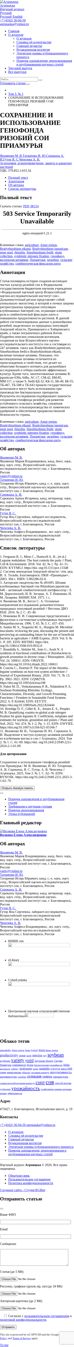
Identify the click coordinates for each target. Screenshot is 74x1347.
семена (47, 1076)
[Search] (40, 80)
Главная (13, 31)
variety (17, 1060)
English (17, 16)
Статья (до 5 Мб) (11, 1271)
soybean (55, 1054)
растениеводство (8, 1076)
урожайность (25, 1088)
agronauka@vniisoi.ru (14, 24)
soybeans (5, 1060)
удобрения (5, 1089)
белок (30, 1064)
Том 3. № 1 (15, 94)
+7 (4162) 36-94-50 (13, 20)
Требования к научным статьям (30, 806)
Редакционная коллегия (33, 49)
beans (27, 1050)
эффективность (14, 1093)
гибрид (14, 1069)
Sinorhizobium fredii (40, 252)
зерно (35, 1069)
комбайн (44, 1068)
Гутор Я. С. (11, 159)
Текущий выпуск (20, 68)
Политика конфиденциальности (30, 1183)
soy (45, 1055)
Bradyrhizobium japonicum (50, 248)
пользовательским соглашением (46, 1316)
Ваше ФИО (8, 1214)
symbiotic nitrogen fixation (31, 256)
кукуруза (55, 1068)
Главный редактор (29, 46)
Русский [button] (6, 13)
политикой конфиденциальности (23, 1319)
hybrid (34, 1050)
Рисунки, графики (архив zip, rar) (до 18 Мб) (31, 1286)
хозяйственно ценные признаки (56, 1089)
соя (50, 1082)
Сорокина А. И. (11, 494)
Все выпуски (17, 72)
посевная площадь (40, 1072)
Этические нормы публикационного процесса (40, 1147)
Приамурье (37, 260)
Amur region (48, 245)
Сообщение (8, 1244)
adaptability (5, 1050)
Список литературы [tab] (22, 188)
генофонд (57, 256)
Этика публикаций (21, 814)
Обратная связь (19, 1175)
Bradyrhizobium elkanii (15, 248)
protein (22, 1055)
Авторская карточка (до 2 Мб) (21, 1301)
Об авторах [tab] (16, 185)
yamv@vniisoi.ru (11, 476)
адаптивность (19, 1065)
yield (29, 1060)
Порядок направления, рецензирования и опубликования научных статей (44, 62)
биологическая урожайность (48, 1065)
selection (37, 1055)
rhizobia (19, 252)
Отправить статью (13, 83)
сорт (40, 1082)
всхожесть (5, 1069)
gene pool (6, 252)
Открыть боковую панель (17, 788)
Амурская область (43, 1060)
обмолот (26, 1072)
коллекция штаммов (14, 260)
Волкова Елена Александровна (23, 835)
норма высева (14, 1072)
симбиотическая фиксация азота (38, 263)
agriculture (32, 245)
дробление (25, 1068)
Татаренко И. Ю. (34, 155)
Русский (6, 16)
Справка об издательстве (33, 42)
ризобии (53, 260)
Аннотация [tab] (16, 181)
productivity (9, 1055)
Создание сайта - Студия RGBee (22, 1190)
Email (4, 1229)
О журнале (15, 34)
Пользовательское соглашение (29, 1179)
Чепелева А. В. (29, 159)
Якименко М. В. (11, 155)
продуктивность (61, 1072)
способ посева (63, 1083)
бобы (66, 1064)
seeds (29, 1056)
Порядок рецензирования (26, 810)
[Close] (1, 793)
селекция (34, 1076)
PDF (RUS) (31, 206)
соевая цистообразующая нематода (17, 1083)
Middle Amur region (48, 1050)
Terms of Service (22, 1338)
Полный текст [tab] (18, 177)
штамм (3, 1093)
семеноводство (60, 1076)
